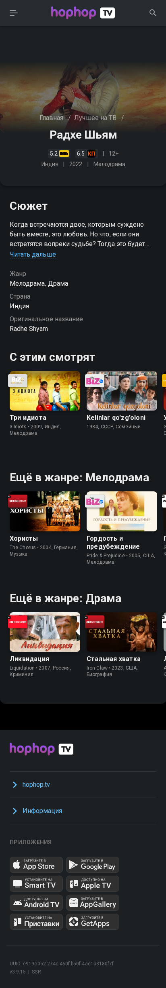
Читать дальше (33, 254)
